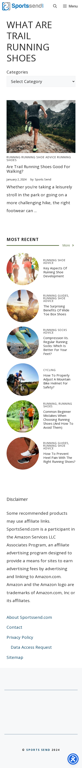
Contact (14, 627)
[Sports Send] (22, 6)
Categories (17, 72)
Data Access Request (31, 647)
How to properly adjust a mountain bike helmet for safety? (56, 381)
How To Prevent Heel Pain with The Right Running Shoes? (59, 457)
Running (14, 157)
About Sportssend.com (29, 617)
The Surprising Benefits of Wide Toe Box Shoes (56, 310)
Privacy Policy (20, 637)
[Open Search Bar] (55, 6)
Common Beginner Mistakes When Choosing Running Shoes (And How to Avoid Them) (58, 419)
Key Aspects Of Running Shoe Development (55, 272)
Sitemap (15, 657)
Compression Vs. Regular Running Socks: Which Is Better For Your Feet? (55, 346)
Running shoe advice (38, 157)
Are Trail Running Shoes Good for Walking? (38, 169)
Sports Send (38, 750)
